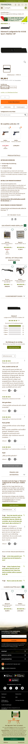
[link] (19, 5)
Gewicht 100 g (4, 87)
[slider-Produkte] (5, 133)
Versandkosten (18, 80)
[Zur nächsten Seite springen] (21, 23)
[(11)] (4, 23)
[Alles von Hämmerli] (5, 27)
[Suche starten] (26, 8)
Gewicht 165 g (13, 87)
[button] (9, 92)
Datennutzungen (5, 730)
